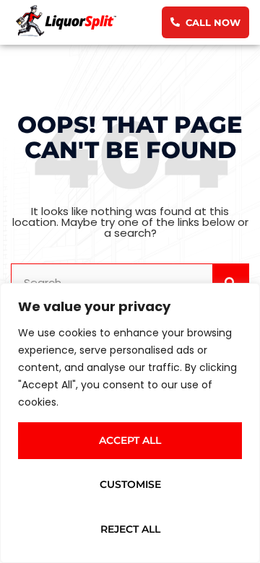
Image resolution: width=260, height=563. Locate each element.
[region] (130, 423)
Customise (130, 484)
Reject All (130, 529)
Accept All (130, 440)
